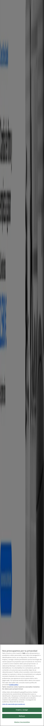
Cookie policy (13, 685)
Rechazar (22, 716)
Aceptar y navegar (22, 710)
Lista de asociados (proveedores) (13, 704)
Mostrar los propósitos (22, 722)
